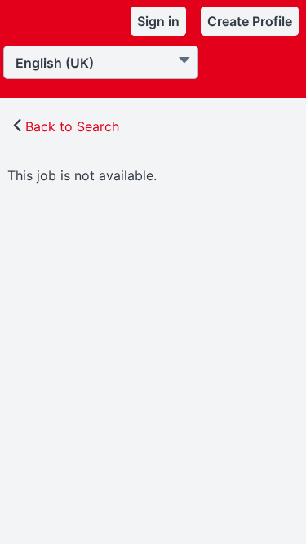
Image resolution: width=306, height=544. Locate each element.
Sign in (158, 21)
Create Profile (249, 21)
